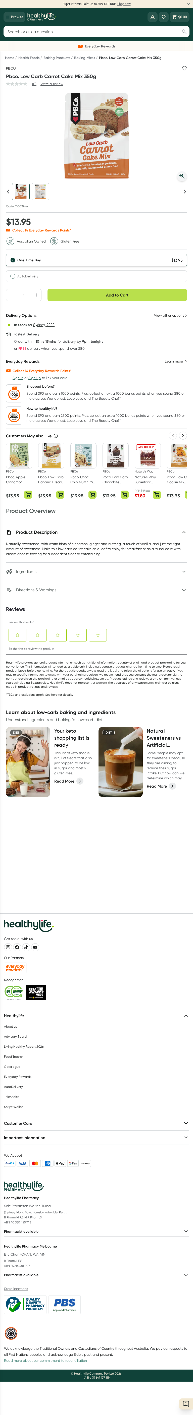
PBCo (11, 68)
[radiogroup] (96, 268)
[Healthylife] (41, 17)
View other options (169, 315)
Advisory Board (15, 1036)
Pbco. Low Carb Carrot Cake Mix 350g (130, 57)
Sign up (34, 378)
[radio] (96, 260)
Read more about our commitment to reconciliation (45, 1361)
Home (9, 57)
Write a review (51, 84)
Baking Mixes (84, 57)
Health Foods (28, 57)
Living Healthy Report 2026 (24, 1046)
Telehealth (11, 1097)
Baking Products (56, 57)
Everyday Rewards (17, 1077)
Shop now (124, 4)
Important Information (24, 1137)
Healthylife (14, 1015)
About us (10, 1026)
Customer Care (18, 1123)
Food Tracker (13, 1056)
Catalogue (12, 1067)
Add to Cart (117, 295)
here (54, 694)
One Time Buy (29, 260)
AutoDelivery (27, 276)
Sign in (18, 378)
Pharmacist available (21, 1231)
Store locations (16, 1289)
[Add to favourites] (184, 68)
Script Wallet (13, 1107)
